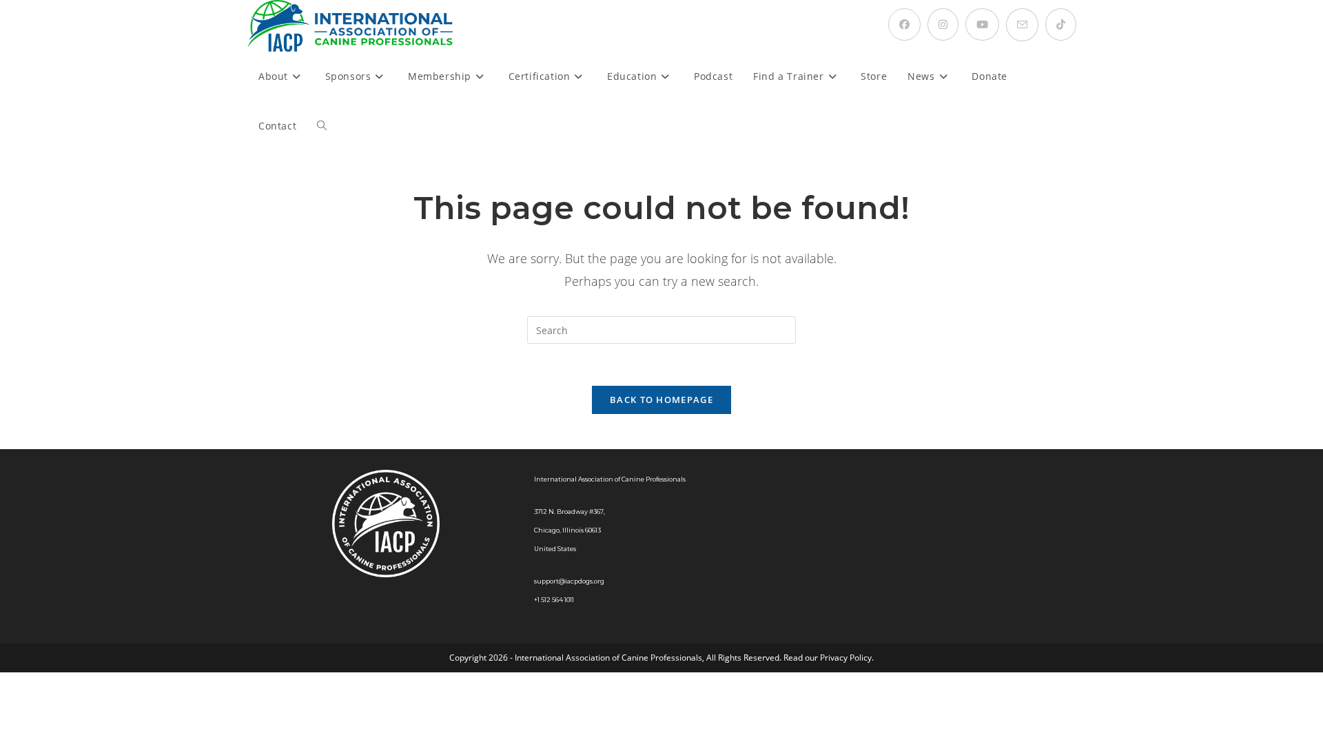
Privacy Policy (846, 657)
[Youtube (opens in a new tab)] (982, 24)
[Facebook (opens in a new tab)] (904, 24)
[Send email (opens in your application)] (1022, 24)
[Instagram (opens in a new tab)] (942, 24)
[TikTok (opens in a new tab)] (1060, 24)
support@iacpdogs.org (569, 581)
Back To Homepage (661, 399)
